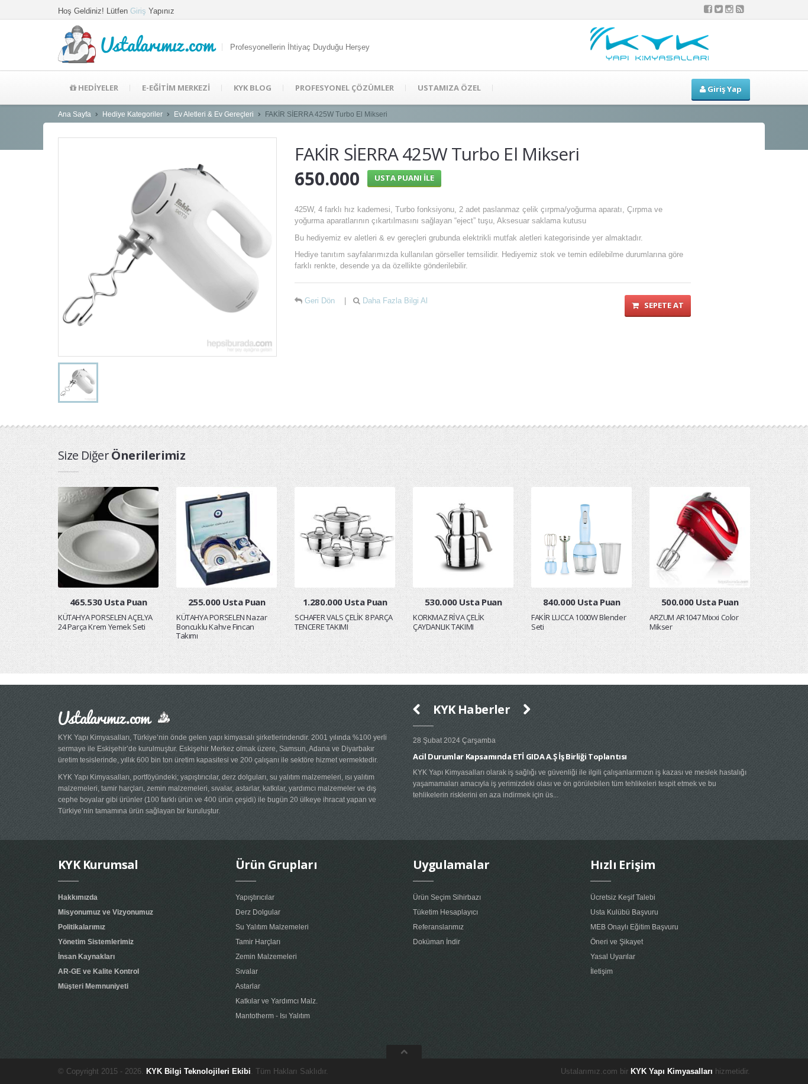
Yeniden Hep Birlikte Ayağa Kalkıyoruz (706, 756)
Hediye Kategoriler (132, 114)
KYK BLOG (253, 87)
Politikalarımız (81, 927)
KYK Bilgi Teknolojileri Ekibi (198, 1071)
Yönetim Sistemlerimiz (96, 942)
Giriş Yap (724, 89)
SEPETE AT (661, 305)
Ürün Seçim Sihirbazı (447, 897)
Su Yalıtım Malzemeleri (272, 927)
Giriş (138, 11)
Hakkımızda (78, 897)
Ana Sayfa (74, 114)
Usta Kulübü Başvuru (624, 912)
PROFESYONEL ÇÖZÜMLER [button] (344, 87)
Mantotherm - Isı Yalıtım (272, 1016)
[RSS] (740, 9)
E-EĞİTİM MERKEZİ (176, 87)
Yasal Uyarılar (612, 956)
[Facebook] (708, 9)
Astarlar (247, 986)
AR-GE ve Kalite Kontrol (98, 971)
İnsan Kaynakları (86, 956)
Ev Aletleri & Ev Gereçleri (214, 114)
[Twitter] (719, 9)
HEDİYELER (97, 87)
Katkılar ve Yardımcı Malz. (276, 1001)
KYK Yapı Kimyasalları (672, 1071)
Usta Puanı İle (404, 177)
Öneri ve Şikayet (616, 942)
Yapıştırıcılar (254, 897)
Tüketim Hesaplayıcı (445, 912)
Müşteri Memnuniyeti (93, 986)
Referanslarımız (438, 927)
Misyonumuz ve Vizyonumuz (105, 912)
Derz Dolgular (257, 912)
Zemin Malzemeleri (266, 956)
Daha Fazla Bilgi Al (395, 300)
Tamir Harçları (257, 942)
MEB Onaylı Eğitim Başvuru (634, 927)
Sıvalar (246, 971)
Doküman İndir (436, 942)
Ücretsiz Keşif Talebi (622, 897)
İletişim (601, 971)
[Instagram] (729, 9)
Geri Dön (320, 300)
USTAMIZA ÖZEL (449, 87)
